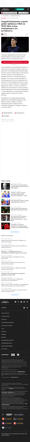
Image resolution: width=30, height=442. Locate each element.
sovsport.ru (11, 388)
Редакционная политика (7, 340)
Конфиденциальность (6, 343)
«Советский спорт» (10, 121)
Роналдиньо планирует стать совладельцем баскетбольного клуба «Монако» (12, 279)
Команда (3, 334)
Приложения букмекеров (7, 322)
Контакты (3, 331)
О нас (2, 328)
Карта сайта (4, 348)
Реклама (3, 337)
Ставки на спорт (5, 316)
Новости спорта (5, 313)
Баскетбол (3, 18)
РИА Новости (11, 392)
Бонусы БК (4, 319)
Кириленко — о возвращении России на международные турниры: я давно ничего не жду (14, 252)
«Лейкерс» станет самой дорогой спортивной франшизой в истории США (13, 274)
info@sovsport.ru (21, 371)
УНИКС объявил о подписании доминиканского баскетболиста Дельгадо (13, 263)
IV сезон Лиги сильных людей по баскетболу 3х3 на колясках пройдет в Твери (14, 290)
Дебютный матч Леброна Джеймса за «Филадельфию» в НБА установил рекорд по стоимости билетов (15, 285)
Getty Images (4, 392)
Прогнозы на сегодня (6, 325)
